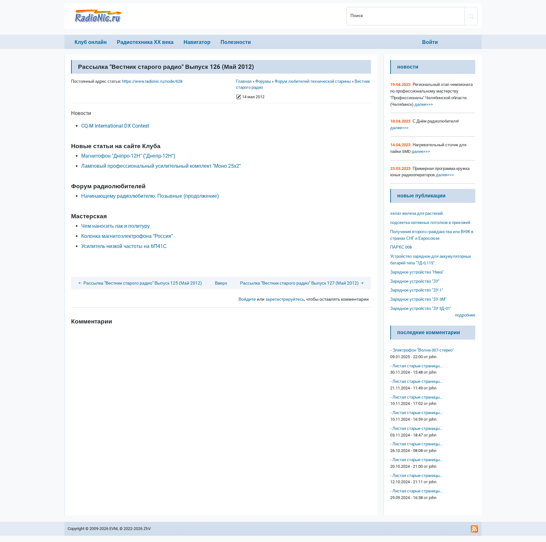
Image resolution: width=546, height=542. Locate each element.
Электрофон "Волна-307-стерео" (423, 350)
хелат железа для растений (416, 213)
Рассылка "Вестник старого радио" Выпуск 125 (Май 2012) (142, 283)
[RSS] (474, 529)
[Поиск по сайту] (471, 16)
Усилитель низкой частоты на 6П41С (124, 246)
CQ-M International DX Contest (115, 126)
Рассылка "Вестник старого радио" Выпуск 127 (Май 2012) (300, 283)
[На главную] (203, 15)
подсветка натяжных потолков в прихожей (430, 222)
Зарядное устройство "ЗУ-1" (416, 290)
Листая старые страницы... (417, 366)
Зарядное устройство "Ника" (417, 272)
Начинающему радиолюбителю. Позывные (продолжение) (150, 196)
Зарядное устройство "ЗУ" (415, 281)
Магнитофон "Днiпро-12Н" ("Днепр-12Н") (128, 156)
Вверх (221, 283)
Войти (430, 42)
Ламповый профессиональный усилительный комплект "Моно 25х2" (161, 166)
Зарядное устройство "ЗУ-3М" (418, 299)
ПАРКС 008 (401, 247)
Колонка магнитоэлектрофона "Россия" (127, 236)
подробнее (465, 315)
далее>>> (423, 104)
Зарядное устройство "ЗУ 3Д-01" (420, 308)
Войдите (247, 299)
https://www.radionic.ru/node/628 (152, 81)
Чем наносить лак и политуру (115, 226)
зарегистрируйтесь (284, 299)
